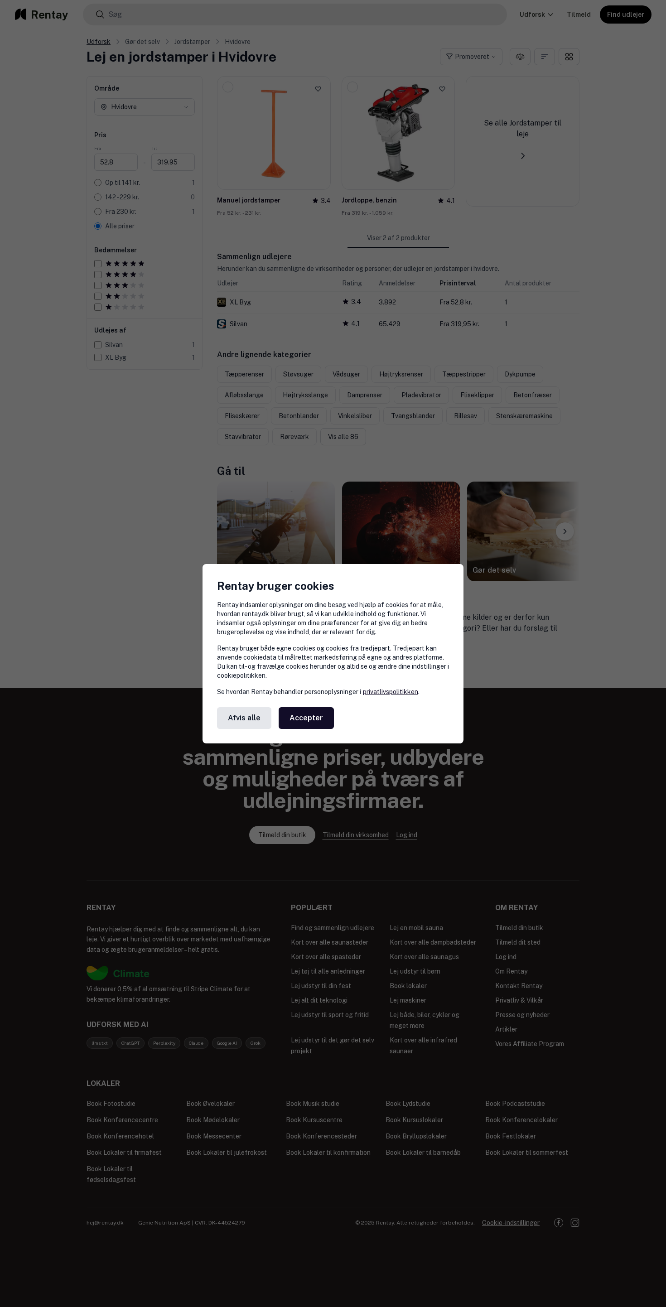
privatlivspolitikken (390, 691)
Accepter (306, 718)
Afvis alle (244, 718)
